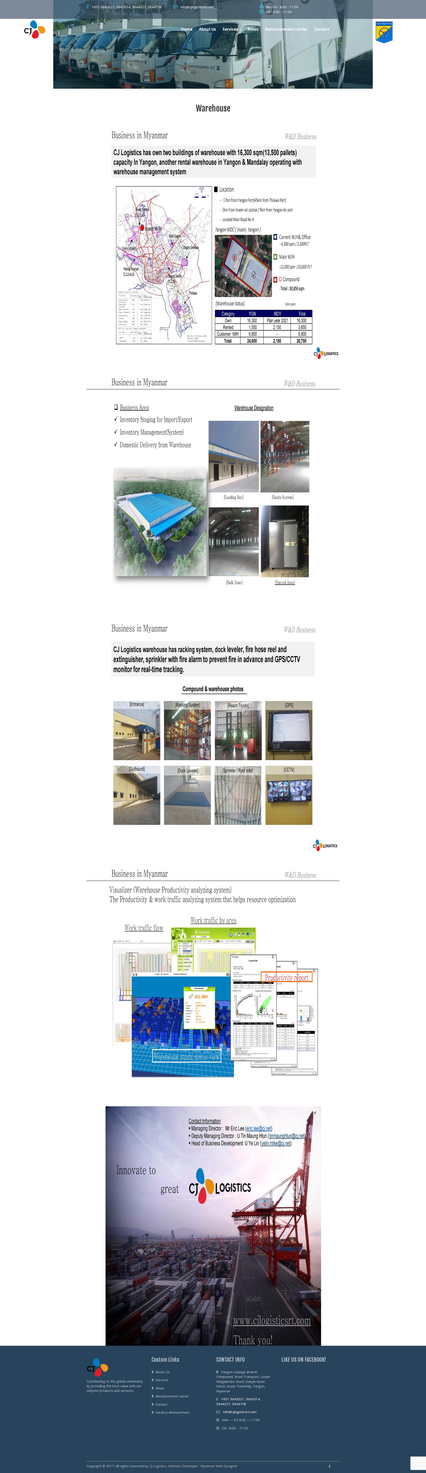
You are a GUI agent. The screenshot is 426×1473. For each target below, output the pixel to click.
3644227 (139, 7)
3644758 (155, 7)
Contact (321, 29)
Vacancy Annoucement (172, 1412)
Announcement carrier (286, 29)
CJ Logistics (158, 1466)
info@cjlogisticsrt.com (197, 7)
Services (231, 29)
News (253, 29)
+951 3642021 (103, 7)
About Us (207, 29)
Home (186, 29)
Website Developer (183, 1466)
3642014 (123, 7)
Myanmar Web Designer (219, 1466)
